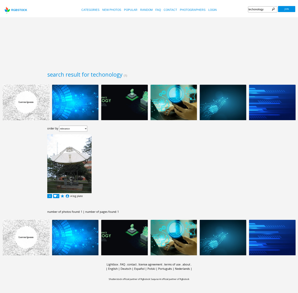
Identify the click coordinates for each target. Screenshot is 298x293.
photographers (193, 9)
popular (130, 9)
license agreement (150, 264)
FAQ (158, 9)
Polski (151, 269)
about (186, 264)
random (146, 9)
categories (90, 9)
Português (165, 269)
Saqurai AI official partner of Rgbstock (170, 279)
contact (170, 9)
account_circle (67, 196)
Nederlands (182, 269)
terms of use (172, 264)
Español (139, 269)
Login (212, 9)
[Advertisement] (149, 43)
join (287, 9)
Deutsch (126, 269)
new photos (111, 9)
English (113, 269)
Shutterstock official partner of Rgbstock (129, 279)
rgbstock (19, 10)
